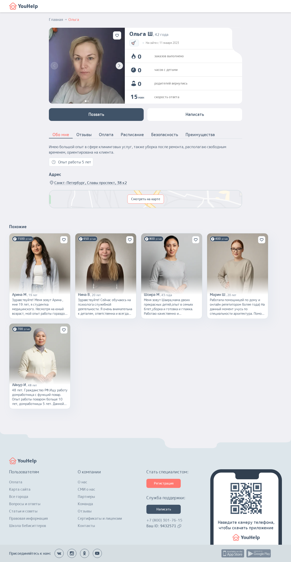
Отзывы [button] (84, 134)
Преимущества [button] (200, 134)
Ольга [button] (73, 19)
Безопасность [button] (164, 134)
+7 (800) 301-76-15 (164, 520)
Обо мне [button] (61, 134)
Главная (56, 19)
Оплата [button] (106, 134)
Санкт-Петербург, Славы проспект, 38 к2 (90, 182)
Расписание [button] (132, 134)
